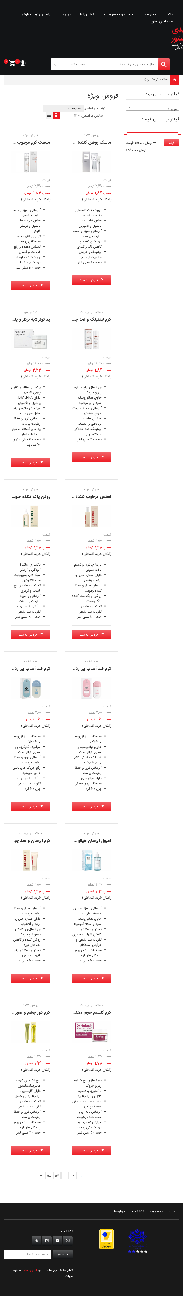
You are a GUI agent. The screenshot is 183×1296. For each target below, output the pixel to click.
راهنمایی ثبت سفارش (36, 14)
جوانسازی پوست (91, 312)
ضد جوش (30, 312)
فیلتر (172, 143)
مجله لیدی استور (162, 21)
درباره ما (65, 14)
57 (57, 1175)
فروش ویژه (30, 135)
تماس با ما (87, 14)
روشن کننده (91, 135)
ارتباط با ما (137, 1211)
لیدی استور (29, 1270)
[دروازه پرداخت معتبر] (106, 1238)
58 (49, 1175)
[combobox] (152, 107)
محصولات (151, 14)
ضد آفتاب (30, 661)
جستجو (63, 1254)
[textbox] (152, 109)
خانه (170, 14)
